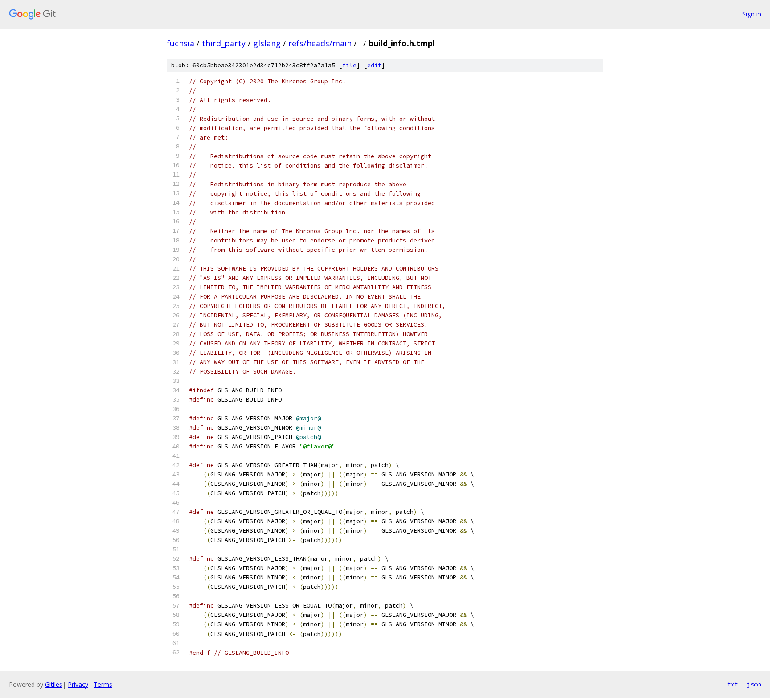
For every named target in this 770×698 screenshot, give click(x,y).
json (754, 684)
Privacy (78, 684)
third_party (224, 43)
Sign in (751, 14)
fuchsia (180, 43)
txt (732, 684)
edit (374, 65)
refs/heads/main (320, 43)
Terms (103, 684)
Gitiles (53, 684)
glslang (267, 43)
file (349, 65)
